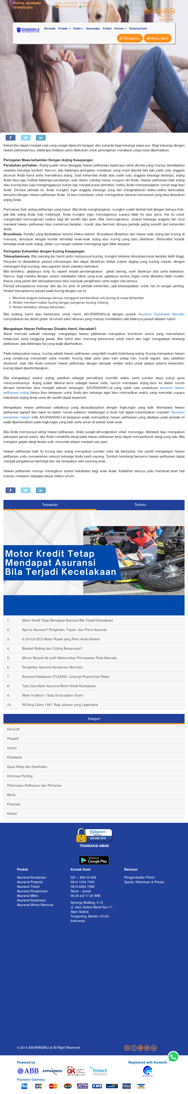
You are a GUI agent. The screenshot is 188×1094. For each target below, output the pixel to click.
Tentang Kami (138, 28)
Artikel (107, 28)
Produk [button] (63, 28)
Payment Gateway (31, 1079)
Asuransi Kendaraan (32, 877)
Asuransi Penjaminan (32, 891)
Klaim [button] (77, 28)
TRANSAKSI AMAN (94, 845)
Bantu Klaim (159, 38)
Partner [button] (119, 28)
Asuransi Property (30, 881)
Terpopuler (50, 504)
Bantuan (131, 869)
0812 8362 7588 (82, 886)
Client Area (166, 16)
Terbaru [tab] (140, 504)
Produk (22, 869)
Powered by (26, 1062)
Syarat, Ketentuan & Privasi (144, 881)
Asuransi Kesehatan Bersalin (161, 313)
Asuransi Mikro (28, 895)
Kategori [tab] (94, 718)
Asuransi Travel (28, 886)
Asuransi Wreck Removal (35, 904)
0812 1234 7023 (92, 6)
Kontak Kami (81, 869)
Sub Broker (165, 19)
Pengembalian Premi (139, 877)
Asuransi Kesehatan (31, 900)
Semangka (93, 28)
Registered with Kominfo (147, 1062)
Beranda (49, 28)
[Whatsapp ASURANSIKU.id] (173, 1057)
